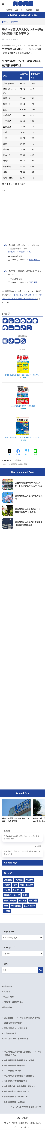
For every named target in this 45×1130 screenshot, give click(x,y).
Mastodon (7, 1007)
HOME (24, 1118)
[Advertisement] (22, 215)
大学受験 (17, 460)
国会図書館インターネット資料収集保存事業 (21, 1018)
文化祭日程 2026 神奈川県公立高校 (22, 15)
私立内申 (29, 10)
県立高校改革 (29, 906)
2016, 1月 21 (34, 260)
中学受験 (19, 880)
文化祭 (7, 890)
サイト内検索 (11, 1123)
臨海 (37, 10)
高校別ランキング (12, 895)
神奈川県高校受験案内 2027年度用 (23, 406)
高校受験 (23, 464)
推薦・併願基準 (26, 885)
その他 (7, 885)
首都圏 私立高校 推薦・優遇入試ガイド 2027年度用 (23, 375)
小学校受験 (16, 906)
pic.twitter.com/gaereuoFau (19, 252)
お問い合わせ (35, 1123)
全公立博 (33, 901)
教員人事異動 (10, 901)
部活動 (25, 895)
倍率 (15, 885)
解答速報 (22, 901)
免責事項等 (23, 1123)
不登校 (7, 911)
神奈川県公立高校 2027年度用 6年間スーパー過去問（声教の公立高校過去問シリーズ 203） (23, 437)
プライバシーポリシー (22, 1127)
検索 (10, 10)
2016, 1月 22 (34, 282)
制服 (6, 906)
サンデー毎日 (18, 890)
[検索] (40, 970)
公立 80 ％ (18, 10)
